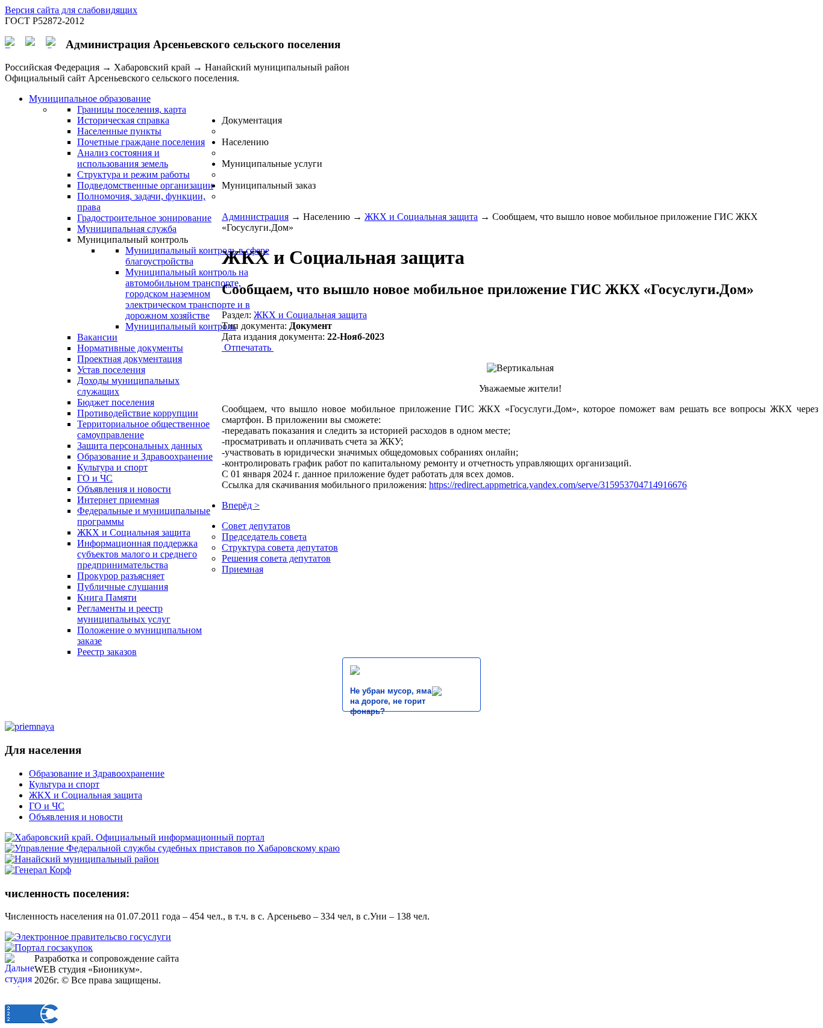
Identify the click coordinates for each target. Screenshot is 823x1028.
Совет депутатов (256, 526)
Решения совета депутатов (276, 558)
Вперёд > (241, 505)
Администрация (255, 217)
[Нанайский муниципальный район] (82, 859)
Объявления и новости (76, 817)
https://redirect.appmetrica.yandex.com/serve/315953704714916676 (558, 485)
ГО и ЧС (46, 806)
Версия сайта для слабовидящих (71, 10)
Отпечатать (248, 347)
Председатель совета (264, 536)
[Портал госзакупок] (49, 947)
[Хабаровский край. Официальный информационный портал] (134, 837)
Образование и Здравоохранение (96, 773)
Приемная (242, 569)
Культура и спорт (64, 784)
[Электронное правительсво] (88, 937)
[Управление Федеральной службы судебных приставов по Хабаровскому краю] (172, 848)
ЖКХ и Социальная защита (421, 217)
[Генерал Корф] (38, 870)
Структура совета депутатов (280, 547)
